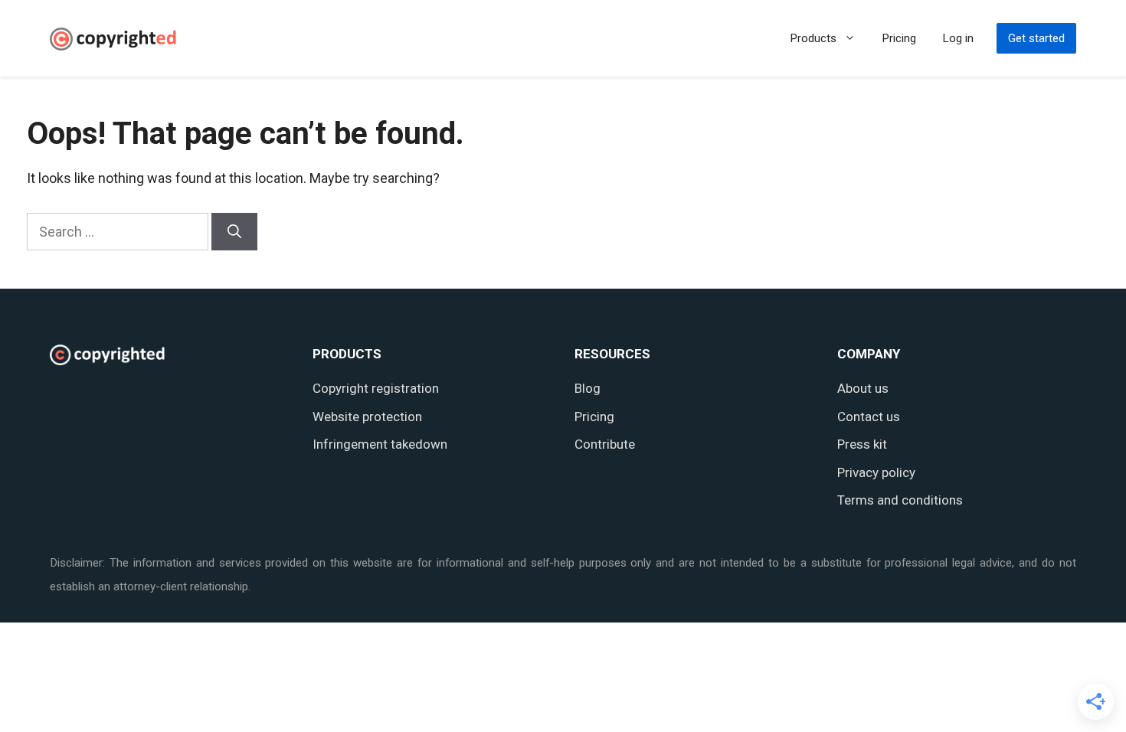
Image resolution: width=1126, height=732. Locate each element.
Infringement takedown (380, 444)
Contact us (868, 416)
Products (813, 38)
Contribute (604, 444)
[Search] (234, 231)
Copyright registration (376, 388)
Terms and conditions (900, 500)
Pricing (899, 38)
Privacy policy (876, 472)
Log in (958, 38)
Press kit (862, 444)
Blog (587, 388)
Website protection (367, 416)
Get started (1036, 38)
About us (863, 388)
